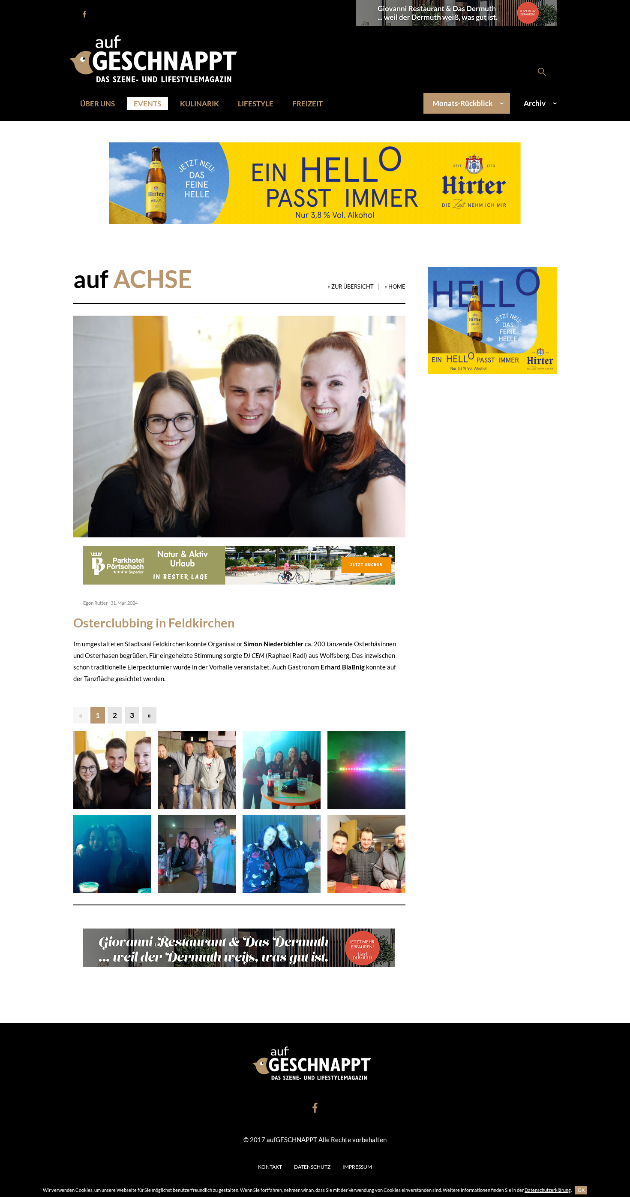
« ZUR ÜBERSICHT (350, 286)
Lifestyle (255, 103)
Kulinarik (199, 103)
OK (581, 1190)
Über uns (97, 103)
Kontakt (270, 1167)
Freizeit (307, 103)
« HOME (394, 286)
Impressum (357, 1167)
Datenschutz (312, 1167)
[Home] (157, 58)
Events (147, 103)
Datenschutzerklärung (548, 1190)
